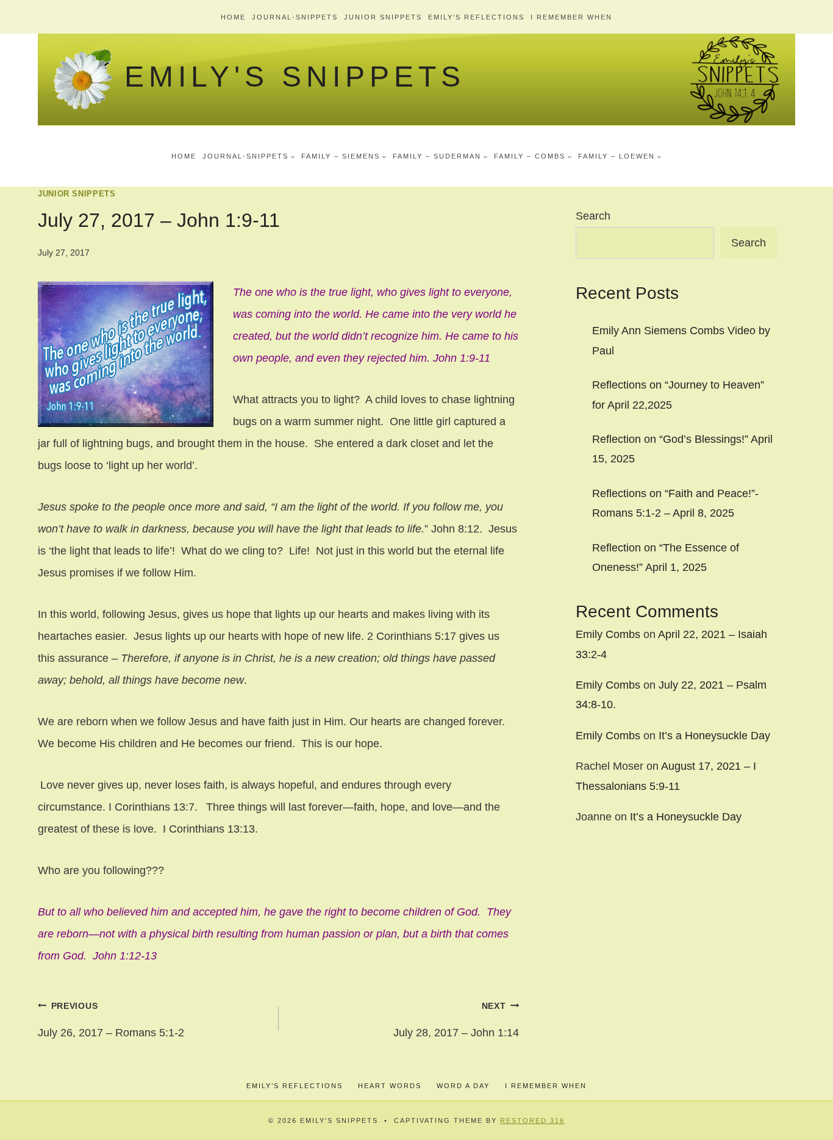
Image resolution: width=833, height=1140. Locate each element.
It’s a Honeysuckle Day (714, 736)
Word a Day (463, 1085)
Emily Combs (608, 634)
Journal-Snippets (295, 17)
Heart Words (389, 1085)
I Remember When (571, 17)
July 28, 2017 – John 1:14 (456, 1020)
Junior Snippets (383, 17)
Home (233, 17)
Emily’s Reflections (476, 17)
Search (593, 216)
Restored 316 (532, 1120)
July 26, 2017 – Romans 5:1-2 (111, 1020)
